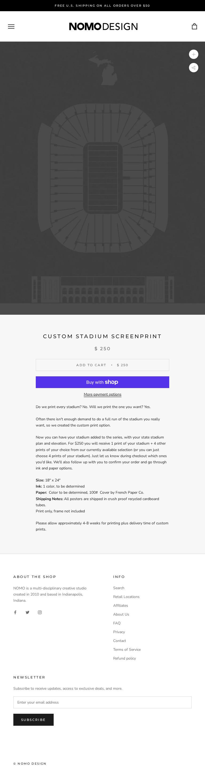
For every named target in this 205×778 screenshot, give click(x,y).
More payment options (102, 394)
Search (118, 588)
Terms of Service (127, 649)
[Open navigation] (11, 26)
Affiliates (120, 605)
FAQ (117, 623)
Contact (119, 640)
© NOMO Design (30, 763)
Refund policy (124, 658)
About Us (121, 614)
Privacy (119, 632)
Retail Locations (126, 596)
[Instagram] (40, 612)
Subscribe (33, 720)
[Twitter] (27, 612)
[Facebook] (15, 612)
